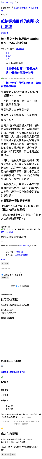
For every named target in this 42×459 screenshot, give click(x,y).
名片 (7, 59)
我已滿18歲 (6, 454)
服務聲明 (25, 424)
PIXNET (10, 421)
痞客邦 (22, 246)
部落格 (8, 56)
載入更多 (5, 263)
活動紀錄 (19, 252)
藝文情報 (20, 49)
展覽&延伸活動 (21, 255)
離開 (13, 454)
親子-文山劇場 (7, 232)
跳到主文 (4, 33)
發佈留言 (5, 278)
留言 (27, 246)
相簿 (7, 53)
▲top (3, 259)
